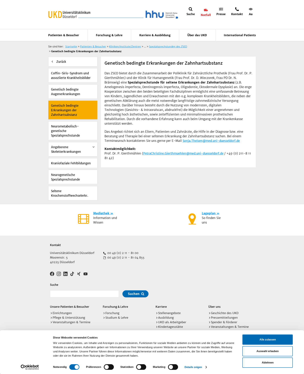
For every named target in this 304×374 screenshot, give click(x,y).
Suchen (134, 294)
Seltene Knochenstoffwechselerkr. (69, 193)
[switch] (109, 367)
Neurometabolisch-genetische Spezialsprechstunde (65, 130)
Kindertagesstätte (170, 326)
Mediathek (101, 213)
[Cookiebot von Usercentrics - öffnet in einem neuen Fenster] (29, 367)
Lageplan (209, 213)
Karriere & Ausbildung (154, 35)
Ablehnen (268, 362)
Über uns (214, 307)
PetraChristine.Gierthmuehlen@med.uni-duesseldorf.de (183, 153)
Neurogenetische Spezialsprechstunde (65, 177)
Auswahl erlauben (267, 351)
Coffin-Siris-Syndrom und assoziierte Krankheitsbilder (71, 75)
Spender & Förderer (224, 322)
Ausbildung (166, 317)
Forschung (112, 313)
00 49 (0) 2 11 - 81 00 (122, 253)
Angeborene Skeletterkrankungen (66, 149)
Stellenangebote (169, 313)
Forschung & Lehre (109, 35)
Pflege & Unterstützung (69, 317)
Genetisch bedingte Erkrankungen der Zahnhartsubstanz (64, 110)
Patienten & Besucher (63, 35)
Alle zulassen (267, 339)
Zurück (61, 62)
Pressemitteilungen (224, 317)
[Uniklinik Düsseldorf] (69, 14)
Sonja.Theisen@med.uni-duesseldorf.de (211, 141)
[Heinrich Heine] (161, 15)
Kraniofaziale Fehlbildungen (71, 163)
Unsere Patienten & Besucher (69, 307)
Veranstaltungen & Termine (71, 322)
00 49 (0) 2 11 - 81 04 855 (125, 257)
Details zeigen (193, 367)
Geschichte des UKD (225, 313)
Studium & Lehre (116, 317)
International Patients (240, 35)
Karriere (161, 307)
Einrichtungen (62, 313)
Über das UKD (197, 35)
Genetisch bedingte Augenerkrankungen (65, 92)
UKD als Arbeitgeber (172, 322)
